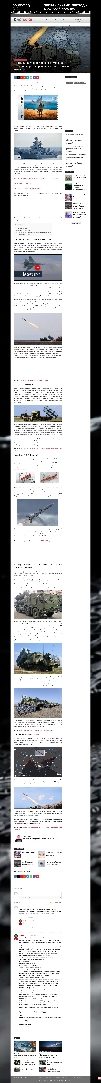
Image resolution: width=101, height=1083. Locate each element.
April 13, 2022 (39, 188)
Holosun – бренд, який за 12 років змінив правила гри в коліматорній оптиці (28, 1062)
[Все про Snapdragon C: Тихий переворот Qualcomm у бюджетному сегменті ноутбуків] (41, 863)
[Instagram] (80, 83)
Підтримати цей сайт (76, 223)
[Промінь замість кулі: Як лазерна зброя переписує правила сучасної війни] (50, 1046)
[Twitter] (69, 83)
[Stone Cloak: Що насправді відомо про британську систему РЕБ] (25, 1046)
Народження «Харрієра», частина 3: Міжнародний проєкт (80, 177)
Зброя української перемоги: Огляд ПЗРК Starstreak (38, 730)
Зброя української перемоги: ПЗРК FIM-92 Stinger (37, 541)
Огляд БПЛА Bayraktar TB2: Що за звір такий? (36, 380)
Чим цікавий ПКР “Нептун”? (23, 230)
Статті (23, 25)
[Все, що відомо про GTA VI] (17, 854)
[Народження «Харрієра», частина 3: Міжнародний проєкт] (68, 178)
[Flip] (37, 77)
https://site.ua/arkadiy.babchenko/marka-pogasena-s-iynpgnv (45, 938)
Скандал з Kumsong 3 (21, 228)
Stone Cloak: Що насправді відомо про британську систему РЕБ (25, 1055)
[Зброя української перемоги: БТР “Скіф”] (17, 1069)
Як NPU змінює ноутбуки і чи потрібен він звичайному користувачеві (54, 854)
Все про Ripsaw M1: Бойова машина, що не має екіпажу (54, 1062)
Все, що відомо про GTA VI (29, 852)
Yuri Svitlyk (27, 836)
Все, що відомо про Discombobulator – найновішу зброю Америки (54, 1069)
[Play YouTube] (37, 267)
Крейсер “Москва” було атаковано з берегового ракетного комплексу (33, 232)
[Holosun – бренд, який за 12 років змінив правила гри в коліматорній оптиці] (17, 1062)
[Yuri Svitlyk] (18, 839)
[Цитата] (28, 897)
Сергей (33, 923)
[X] (18, 77)
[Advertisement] (37, 206)
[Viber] (34, 77)
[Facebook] (15, 77)
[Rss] (67, 83)
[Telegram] (27, 77)
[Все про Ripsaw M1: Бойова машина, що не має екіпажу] (42, 1062)
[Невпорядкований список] (26, 897)
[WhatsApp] (31, 77)
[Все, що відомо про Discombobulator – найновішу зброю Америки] (42, 1069)
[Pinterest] (21, 77)
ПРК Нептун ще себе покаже (23, 234)
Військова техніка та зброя (33, 25)
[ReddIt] (24, 77)
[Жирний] (20, 897)
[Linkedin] (75, 83)
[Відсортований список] (24, 897)
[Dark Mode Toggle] (99, 1078)
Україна (28, 871)
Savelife (19, 823)
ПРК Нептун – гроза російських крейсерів (26, 226)
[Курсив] (22, 897)
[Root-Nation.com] (23, 19)
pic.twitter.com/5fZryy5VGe (22, 183)
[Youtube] (85, 83)
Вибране (20, 871)
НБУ (39, 823)
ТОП (24, 871)
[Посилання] (30, 897)
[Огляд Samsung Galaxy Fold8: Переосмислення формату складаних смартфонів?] (68, 214)
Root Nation (16, 25)
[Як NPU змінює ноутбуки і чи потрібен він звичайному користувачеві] (41, 854)
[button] (55, 20)
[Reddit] (77, 83)
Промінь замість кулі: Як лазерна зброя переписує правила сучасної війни (48, 1055)
